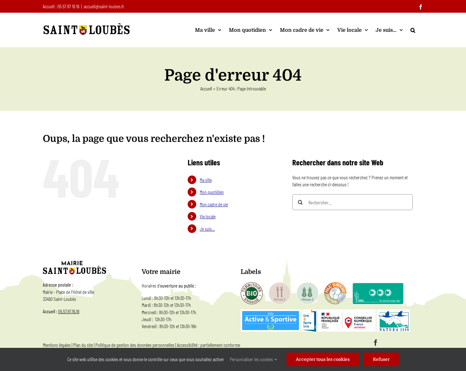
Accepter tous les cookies (323, 359)
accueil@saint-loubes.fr (104, 6)
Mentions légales (57, 345)
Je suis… (207, 229)
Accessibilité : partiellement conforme (208, 345)
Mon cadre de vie (214, 204)
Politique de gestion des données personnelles (134, 345)
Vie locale (208, 216)
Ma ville (206, 180)
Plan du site (83, 345)
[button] (413, 30)
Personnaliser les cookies (252, 359)
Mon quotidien (212, 192)
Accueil (206, 88)
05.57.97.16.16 (68, 311)
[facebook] (375, 343)
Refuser (381, 359)
